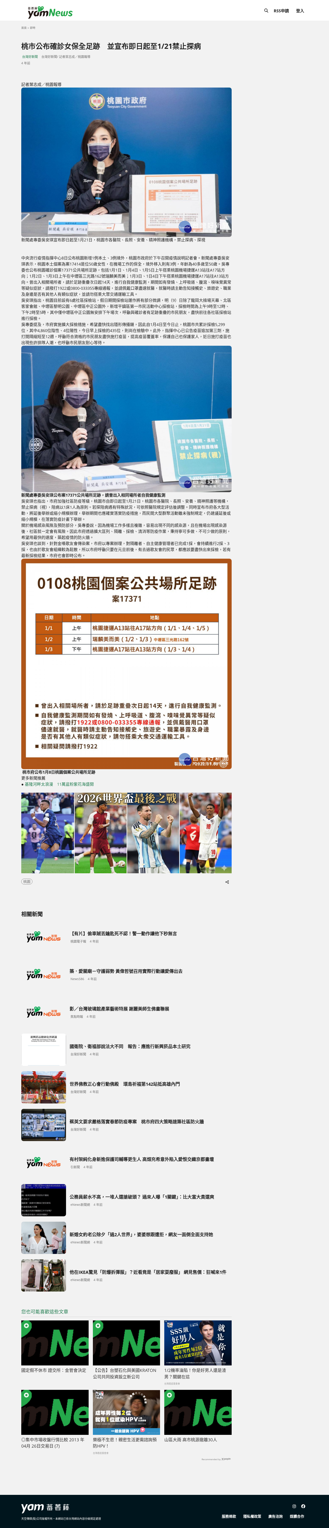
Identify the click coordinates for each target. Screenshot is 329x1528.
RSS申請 (281, 10)
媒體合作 (297, 1516)
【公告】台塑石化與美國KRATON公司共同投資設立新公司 (124, 1373)
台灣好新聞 (30, 56)
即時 (32, 28)
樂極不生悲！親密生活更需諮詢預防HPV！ (125, 1443)
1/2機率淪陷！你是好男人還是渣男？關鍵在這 (195, 1373)
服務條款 (229, 1516)
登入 (300, 10)
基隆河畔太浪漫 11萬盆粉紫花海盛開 (59, 784)
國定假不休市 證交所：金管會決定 (53, 1370)
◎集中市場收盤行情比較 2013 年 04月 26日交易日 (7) (52, 1443)
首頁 (24, 28)
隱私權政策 (252, 1516)
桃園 (26, 881)
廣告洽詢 (275, 1516)
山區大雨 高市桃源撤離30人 (190, 1440)
